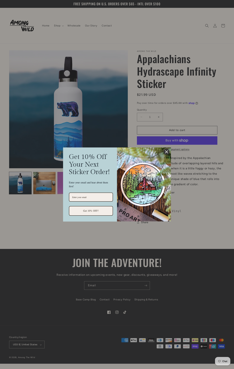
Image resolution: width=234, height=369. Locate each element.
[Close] (166, 151)
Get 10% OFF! (91, 210)
